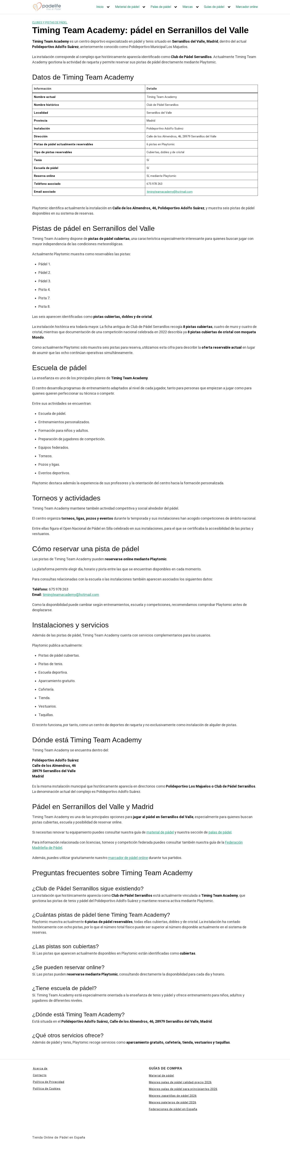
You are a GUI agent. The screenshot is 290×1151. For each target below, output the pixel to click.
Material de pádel (127, 7)
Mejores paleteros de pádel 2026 (172, 1102)
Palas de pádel (161, 7)
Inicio (100, 7)
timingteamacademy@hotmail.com (170, 191)
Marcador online (247, 7)
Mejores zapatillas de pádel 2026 (173, 1095)
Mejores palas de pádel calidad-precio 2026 (180, 1082)
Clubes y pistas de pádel (49, 22)
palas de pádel (220, 832)
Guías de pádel (214, 7)
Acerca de (40, 1068)
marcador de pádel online (128, 858)
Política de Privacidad (48, 1081)
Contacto (40, 1075)
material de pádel (160, 832)
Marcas (187, 7)
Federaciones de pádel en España (173, 1109)
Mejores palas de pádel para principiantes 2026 (183, 1089)
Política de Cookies (47, 1088)
